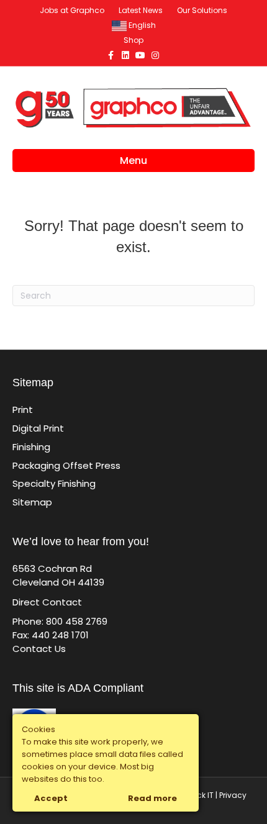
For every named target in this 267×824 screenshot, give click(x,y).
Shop (133, 40)
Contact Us (39, 648)
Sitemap (32, 502)
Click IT (201, 795)
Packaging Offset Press (66, 465)
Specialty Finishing (54, 483)
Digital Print (38, 428)
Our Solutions (202, 10)
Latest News (141, 10)
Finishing (31, 446)
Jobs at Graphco (72, 10)
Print (22, 409)
